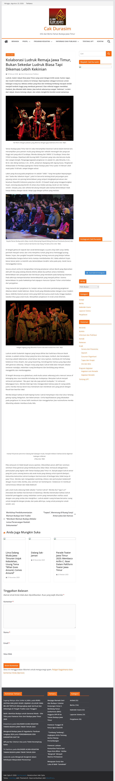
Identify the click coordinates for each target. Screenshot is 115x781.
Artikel (81, 300)
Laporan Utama (85, 311)
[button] (29, 41)
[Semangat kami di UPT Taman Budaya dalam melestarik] (99, 267)
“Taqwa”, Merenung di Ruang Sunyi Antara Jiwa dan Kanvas (58, 514)
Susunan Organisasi (88, 356)
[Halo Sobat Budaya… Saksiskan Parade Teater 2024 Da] (108, 251)
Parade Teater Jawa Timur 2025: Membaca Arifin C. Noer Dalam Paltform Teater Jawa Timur (64, 561)
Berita (81, 303)
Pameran (82, 342)
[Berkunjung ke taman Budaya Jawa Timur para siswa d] (108, 246)
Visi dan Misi (86, 364)
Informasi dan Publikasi (66, 41)
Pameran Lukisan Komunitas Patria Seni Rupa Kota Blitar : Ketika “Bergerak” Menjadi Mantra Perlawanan (57, 751)
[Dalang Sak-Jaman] (40, 539)
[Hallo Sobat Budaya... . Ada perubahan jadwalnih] (108, 267)
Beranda (15, 41)
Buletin (81, 331)
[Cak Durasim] (6, 41)
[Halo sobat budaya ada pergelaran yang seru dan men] (108, 262)
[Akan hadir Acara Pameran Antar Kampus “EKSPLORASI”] (91, 257)
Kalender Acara (85, 307)
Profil (25, 41)
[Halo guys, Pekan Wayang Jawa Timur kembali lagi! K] (91, 251)
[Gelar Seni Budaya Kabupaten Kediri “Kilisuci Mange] (82, 246)
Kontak (100, 41)
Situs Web (7, 654)
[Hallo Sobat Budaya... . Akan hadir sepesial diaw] (82, 267)
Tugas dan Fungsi (88, 360)
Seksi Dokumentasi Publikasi (30, 74)
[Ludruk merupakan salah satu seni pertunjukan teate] (91, 267)
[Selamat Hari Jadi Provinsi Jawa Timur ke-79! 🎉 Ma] (99, 257)
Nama (6, 632)
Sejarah (84, 353)
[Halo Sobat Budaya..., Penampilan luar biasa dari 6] (99, 251)
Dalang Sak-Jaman (37, 554)
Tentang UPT (88, 41)
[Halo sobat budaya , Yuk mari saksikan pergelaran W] (91, 262)
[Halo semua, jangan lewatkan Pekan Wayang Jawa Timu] (82, 251)
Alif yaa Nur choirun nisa (12, 742)
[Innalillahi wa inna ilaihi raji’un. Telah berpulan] (82, 262)
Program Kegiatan (42, 41)
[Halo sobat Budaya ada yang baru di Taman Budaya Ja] (99, 262)
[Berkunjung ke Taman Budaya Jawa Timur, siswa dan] (91, 246)
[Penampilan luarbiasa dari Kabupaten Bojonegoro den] (82, 257)
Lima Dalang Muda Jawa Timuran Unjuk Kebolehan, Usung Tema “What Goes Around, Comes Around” (14, 562)
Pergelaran (10, 54)
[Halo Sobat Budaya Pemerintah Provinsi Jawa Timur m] (108, 257)
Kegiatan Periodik (87, 375)
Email (6, 643)
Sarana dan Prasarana (89, 349)
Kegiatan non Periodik (89, 371)
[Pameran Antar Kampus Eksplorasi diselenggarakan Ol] (99, 246)
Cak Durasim (57, 28)
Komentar (8, 601)
